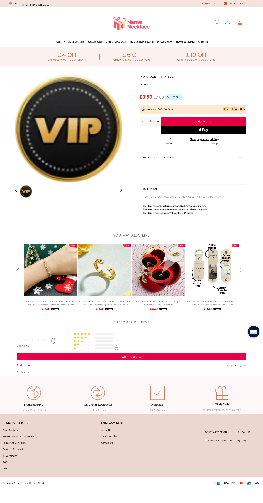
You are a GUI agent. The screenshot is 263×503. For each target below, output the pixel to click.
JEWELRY (60, 41)
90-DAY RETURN (178, 212)
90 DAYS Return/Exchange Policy (20, 436)
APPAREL (203, 41)
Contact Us (107, 442)
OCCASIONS (95, 41)
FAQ (5, 462)
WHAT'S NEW (164, 41)
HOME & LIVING (185, 41)
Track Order (236, 3)
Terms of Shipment (13, 449)
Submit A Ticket (109, 436)
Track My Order (11, 430)
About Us (106, 430)
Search (6, 468)
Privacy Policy (10, 455)
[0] (237, 22)
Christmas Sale (116, 41)
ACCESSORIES (76, 41)
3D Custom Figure (142, 41)
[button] (23, 128)
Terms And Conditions (14, 442)
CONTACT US (208, 3)
